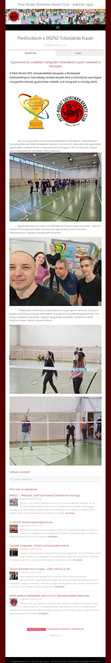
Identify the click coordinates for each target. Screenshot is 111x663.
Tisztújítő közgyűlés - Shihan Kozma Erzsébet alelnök (39, 545)
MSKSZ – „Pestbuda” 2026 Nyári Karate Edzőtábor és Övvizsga (44, 495)
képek (78, 53)
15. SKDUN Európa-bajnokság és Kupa (31, 522)
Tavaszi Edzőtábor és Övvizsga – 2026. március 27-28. (39, 568)
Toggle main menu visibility (58, 27)
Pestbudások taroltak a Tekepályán (65, 629)
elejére (54, 635)
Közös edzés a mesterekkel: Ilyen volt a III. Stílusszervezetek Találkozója (49, 595)
